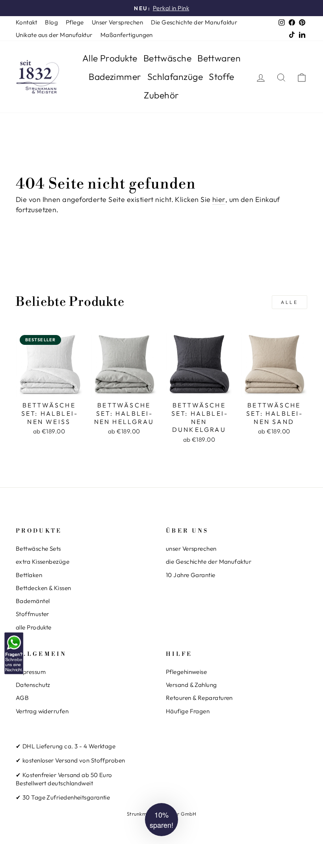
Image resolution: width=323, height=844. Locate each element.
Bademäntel (33, 601)
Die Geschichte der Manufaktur (194, 22)
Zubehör (161, 95)
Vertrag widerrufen (42, 711)
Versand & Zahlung (191, 685)
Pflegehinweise (186, 672)
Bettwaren (219, 58)
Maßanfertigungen (126, 35)
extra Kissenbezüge (42, 561)
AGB (22, 697)
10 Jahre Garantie (190, 575)
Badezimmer (115, 76)
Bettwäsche (167, 58)
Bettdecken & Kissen (43, 588)
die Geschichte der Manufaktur (208, 561)
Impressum (31, 672)
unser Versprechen (191, 548)
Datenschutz (33, 685)
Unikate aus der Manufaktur (54, 35)
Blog (51, 22)
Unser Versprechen (117, 22)
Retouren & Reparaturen (199, 697)
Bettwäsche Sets (38, 548)
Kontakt (26, 22)
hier (218, 199)
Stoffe (221, 76)
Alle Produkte (109, 58)
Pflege (75, 22)
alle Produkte (34, 627)
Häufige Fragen (188, 711)
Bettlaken (29, 575)
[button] (161, 819)
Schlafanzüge (175, 76)
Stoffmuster (32, 614)
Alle (289, 302)
